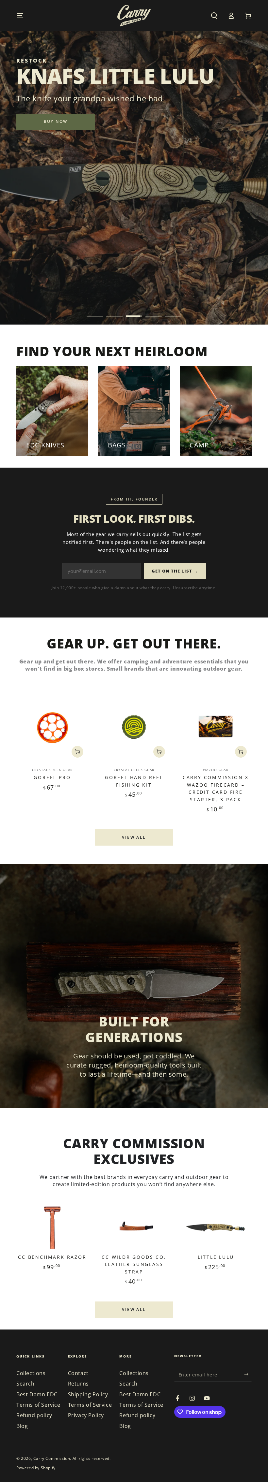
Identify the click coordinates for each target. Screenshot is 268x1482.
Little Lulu (216, 1257)
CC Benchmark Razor (52, 1257)
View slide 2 (114, 311)
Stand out (55, 134)
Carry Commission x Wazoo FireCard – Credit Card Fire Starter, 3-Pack (216, 788)
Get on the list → (175, 571)
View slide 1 (95, 311)
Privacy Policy (86, 1415)
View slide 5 (173, 311)
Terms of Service (38, 1404)
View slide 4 (153, 311)
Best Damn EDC (37, 1394)
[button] (214, 15)
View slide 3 (134, 311)
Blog (22, 1426)
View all (134, 837)
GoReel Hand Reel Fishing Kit (134, 781)
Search (25, 1383)
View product (77, 752)
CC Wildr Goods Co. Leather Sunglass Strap (134, 1264)
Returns (78, 1383)
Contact (78, 1373)
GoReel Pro (52, 777)
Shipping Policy (88, 1394)
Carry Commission (51, 1458)
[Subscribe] (248, 1374)
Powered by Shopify (36, 1468)
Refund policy (34, 1415)
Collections (31, 1373)
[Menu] (19, 15)
